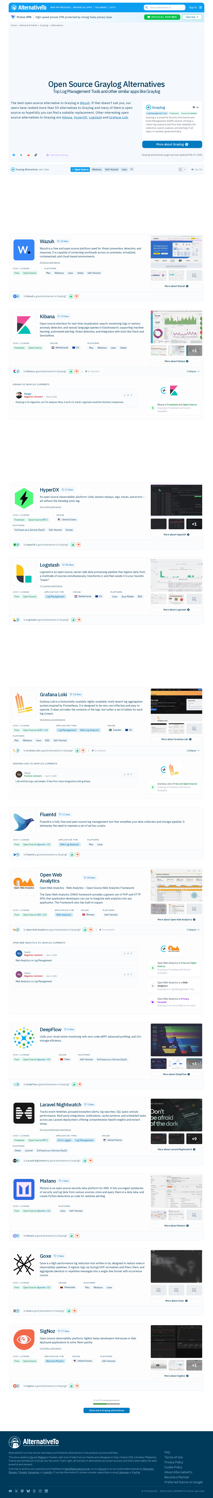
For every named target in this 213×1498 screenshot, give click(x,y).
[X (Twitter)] (16, 1491)
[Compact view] (185, 169)
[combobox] (164, 7)
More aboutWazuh (175, 286)
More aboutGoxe (174, 1300)
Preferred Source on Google (183, 1482)
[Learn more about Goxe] (23, 1264)
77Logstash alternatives (51, 586)
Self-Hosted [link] (111, 169)
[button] (63, 241)
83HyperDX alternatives (50, 507)
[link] (107, 1410)
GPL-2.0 (41, 914)
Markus (42, 1457)
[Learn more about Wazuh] (23, 249)
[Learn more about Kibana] (23, 325)
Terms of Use (173, 1457)
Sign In (193, 7)
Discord (102, 1468)
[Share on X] (21, 155)
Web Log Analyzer (89, 730)
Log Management (55, 596)
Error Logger (64, 1140)
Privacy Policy (173, 1462)
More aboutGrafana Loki (174, 739)
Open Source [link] (82, 169)
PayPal (136, 1472)
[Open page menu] (200, 7)
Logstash (95, 117)
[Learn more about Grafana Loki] (23, 703)
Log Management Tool (157, 113)
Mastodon (148, 1468)
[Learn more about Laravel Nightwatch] (23, 1113)
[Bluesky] (28, 1491)
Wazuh (85, 103)
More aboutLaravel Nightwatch (175, 1149)
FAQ (167, 1452)
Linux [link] (124, 169)
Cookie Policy (173, 1467)
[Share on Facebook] (14, 155)
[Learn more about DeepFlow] (23, 1038)
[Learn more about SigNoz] (23, 1339)
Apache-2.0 (43, 844)
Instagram (33, 1472)
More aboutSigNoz (174, 1375)
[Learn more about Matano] (23, 1189)
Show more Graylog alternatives (106, 1410)
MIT (45, 519)
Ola (31, 1457)
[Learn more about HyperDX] (23, 498)
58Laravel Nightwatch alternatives (55, 1129)
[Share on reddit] (28, 155)
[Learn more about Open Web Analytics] (23, 883)
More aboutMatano (174, 1225)
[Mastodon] (22, 1491)
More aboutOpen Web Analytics (175, 919)
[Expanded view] (180, 169)
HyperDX (80, 117)
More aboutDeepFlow (175, 1074)
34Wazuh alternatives (50, 262)
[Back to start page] (30, 7)
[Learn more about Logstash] (23, 573)
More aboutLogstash (174, 609)
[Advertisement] (106, 51)
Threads (22, 1472)
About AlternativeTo (178, 1472)
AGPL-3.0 (42, 730)
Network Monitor (55, 1361)
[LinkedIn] (46, 1491)
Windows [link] (97, 169)
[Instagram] (40, 1491)
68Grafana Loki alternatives (52, 719)
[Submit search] (146, 7)
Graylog (158, 107)
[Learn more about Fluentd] (23, 823)
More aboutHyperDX (175, 534)
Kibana (67, 117)
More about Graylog (170, 144)
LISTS (112, 7)
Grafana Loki (118, 117)
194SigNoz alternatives (50, 1348)
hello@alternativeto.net (77, 1468)
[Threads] (34, 1491)
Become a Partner (176, 1477)
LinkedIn (47, 1472)
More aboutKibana (175, 361)
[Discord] (10, 1491)
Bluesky (13, 1472)
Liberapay (123, 1472)
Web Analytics (63, 914)
